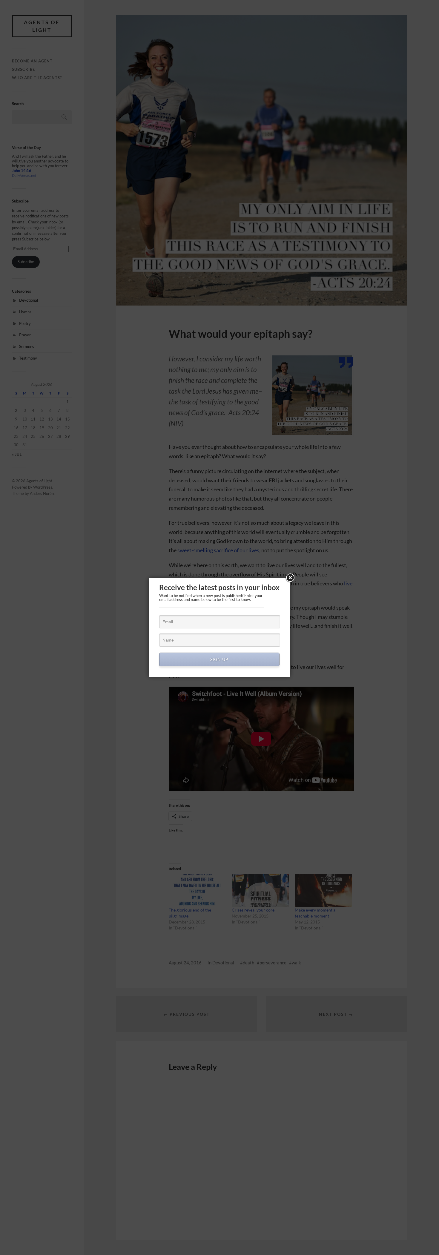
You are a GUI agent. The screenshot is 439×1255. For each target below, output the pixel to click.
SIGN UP (219, 659)
